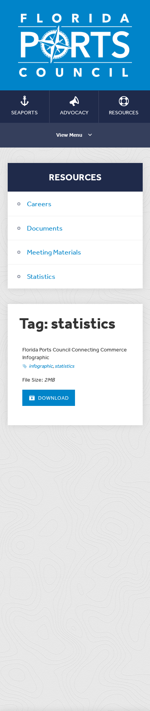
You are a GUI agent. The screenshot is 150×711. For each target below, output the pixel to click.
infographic (41, 366)
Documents (45, 228)
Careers (39, 203)
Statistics (41, 276)
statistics (64, 366)
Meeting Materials (54, 252)
